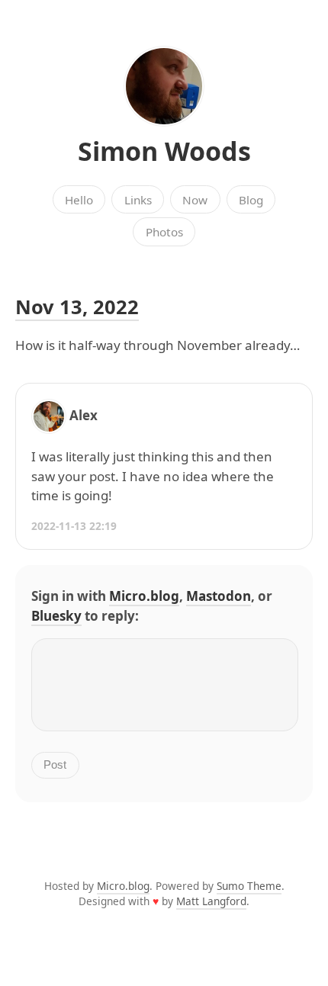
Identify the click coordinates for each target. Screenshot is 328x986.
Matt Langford (211, 901)
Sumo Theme (249, 885)
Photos (164, 231)
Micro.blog (144, 596)
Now (194, 199)
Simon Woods (164, 151)
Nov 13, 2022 (77, 307)
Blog (251, 199)
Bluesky (56, 616)
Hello (79, 199)
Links (138, 199)
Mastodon (218, 596)
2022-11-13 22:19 (74, 526)
